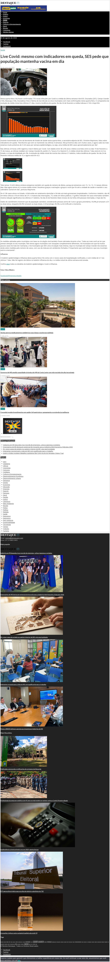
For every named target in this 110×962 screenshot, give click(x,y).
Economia (6, 18)
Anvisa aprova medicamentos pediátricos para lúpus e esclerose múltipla (27, 333)
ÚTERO (34, 944)
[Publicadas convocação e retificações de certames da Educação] (24, 766)
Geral (5, 26)
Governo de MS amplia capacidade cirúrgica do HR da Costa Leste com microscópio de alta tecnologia (37, 372)
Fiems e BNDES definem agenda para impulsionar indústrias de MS (22, 729)
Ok (18, 960)
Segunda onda (12, 944)
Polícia (5, 16)
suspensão (18, 944)
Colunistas (6, 30)
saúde (9, 944)
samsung (6, 944)
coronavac (27, 942)
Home (5, 12)
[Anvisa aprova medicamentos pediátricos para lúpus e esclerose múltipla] (38, 327)
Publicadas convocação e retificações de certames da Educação (21, 769)
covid (35, 941)
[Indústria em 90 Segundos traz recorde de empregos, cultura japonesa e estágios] (10, 550)
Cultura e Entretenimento (12, 24)
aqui (8, 264)
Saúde (5, 20)
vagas (30, 944)
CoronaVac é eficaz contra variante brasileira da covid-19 (19, 933)
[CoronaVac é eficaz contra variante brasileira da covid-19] (32, 930)
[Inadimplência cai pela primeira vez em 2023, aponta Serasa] (38, 846)
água (36, 944)
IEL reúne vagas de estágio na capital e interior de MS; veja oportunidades (29, 449)
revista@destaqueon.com (14, 538)
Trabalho (22, 944)
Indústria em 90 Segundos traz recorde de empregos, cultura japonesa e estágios (31, 445)
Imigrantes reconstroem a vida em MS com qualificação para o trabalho (28, 451)
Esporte (5, 22)
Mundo (5, 28)
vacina (26, 944)
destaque (49, 942)
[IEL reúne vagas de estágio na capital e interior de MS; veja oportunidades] (32, 634)
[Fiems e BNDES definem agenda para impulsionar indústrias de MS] (32, 726)
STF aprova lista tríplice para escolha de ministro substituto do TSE (22, 891)
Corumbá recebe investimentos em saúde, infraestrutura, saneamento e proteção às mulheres (35, 412)
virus (32, 944)
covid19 (41, 942)
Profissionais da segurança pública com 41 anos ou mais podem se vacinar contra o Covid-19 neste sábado (34, 800)
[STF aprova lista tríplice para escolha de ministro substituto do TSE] (32, 888)
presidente (2, 944)
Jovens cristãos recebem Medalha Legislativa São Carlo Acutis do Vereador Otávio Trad (33, 453)
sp (16, 944)
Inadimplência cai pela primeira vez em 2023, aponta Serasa (20, 849)
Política (5, 14)
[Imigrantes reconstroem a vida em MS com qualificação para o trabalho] (32, 681)
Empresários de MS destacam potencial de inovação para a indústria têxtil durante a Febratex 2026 (38, 447)
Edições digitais (8, 32)
